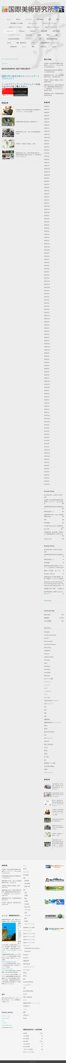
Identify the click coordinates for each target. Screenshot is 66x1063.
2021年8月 (46, 293)
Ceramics (46, 638)
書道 (25, 898)
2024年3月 (46, 197)
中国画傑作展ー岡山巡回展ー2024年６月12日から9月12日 (58, 794)
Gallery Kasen (47, 647)
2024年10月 (47, 175)
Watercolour (47, 675)
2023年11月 (47, 209)
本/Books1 (22, 31)
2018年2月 (46, 409)
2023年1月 (46, 240)
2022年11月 (47, 247)
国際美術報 (44, 31)
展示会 (18, 19)
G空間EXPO (13, 46)
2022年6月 (46, 262)
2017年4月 (46, 440)
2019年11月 (47, 346)
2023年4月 (46, 231)
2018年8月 (46, 393)
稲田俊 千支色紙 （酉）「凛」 (52, 570)
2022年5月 (46, 265)
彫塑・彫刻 (27, 907)
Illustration (46, 653)
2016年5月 (46, 468)
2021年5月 (46, 300)
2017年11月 (47, 418)
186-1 (45, 519)
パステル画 (27, 909)
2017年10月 (47, 421)
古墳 (40, 39)
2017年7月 (46, 431)
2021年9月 (46, 290)
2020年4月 (46, 334)
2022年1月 (46, 278)
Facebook (47, 600)
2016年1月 (46, 481)
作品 (57, 19)
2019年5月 (46, 365)
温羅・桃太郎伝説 (21, 42)
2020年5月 (46, 331)
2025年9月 (46, 140)
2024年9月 (46, 178)
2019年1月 (46, 378)
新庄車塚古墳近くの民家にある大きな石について (53, 592)
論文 (57, 35)
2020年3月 (46, 337)
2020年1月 (46, 340)
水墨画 (26, 901)
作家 (45, 710)
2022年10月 (47, 250)
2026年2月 (46, 125)
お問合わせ (43, 46)
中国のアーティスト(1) (33, 27)
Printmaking (47, 669)
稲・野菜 (46, 757)
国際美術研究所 (33, 1061)
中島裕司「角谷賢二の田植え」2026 (25, 143)
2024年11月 (47, 172)
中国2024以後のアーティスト (51, 700)
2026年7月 (46, 109)
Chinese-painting (48, 641)
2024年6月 (46, 187)
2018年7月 (46, 396)
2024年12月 (47, 168)
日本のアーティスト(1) (49, 23)
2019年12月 (47, 343)
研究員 (39, 35)
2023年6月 (46, 225)
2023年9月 (46, 215)
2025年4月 (46, 156)
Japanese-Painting (48, 657)
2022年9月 (46, 253)
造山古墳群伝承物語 (52, 39)
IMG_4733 (46, 529)
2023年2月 (46, 237)
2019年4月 (46, 368)
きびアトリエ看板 (48, 678)
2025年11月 (47, 134)
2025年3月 (46, 159)
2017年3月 (46, 443)
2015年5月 (46, 484)
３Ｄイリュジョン (33, 23)
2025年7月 (46, 147)
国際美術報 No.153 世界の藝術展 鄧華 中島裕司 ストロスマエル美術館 (53, 577)
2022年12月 (47, 243)
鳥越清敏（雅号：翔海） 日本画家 (53, 588)
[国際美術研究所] (33, 7)
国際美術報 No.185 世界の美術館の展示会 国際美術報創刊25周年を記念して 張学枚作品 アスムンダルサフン (29, 154)
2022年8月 (46, 256)
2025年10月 (47, 137)
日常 (45, 735)
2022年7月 (46, 259)
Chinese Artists (48, 539)
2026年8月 (46, 106)
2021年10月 (47, 287)
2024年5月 (46, 190)
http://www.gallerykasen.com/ (9, 961)
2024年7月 (46, 184)
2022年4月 (46, 268)
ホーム (9, 19)
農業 (34, 46)
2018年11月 (47, 384)
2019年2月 (46, 375)
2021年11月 (47, 284)
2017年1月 (46, 446)
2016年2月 (46, 478)
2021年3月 (46, 306)
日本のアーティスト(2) (15, 27)
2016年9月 (46, 459)
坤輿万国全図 (56, 31)
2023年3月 (46, 234)
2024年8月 (46, 181)
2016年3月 (46, 475)
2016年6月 (46, 465)
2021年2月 (46, 309)
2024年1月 (46, 203)
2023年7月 (46, 222)
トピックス (28, 19)
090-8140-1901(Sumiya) (7, 1025)
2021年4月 (46, 303)
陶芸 (25, 918)
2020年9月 (46, 321)
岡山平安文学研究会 (14, 39)
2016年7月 (46, 462)
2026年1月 (46, 128)
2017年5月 (46, 437)
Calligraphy (47, 632)
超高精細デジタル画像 (16, 23)
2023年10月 (47, 212)
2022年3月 (46, 272)
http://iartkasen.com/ (7, 968)
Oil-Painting (47, 660)
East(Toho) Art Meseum (50, 644)
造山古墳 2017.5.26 (49, 573)
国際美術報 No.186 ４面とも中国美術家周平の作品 (54, 76)
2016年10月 (47, 456)
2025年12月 (47, 131)
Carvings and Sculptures (50, 635)
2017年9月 (46, 425)
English (54, 46)
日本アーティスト (48, 738)
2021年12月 (47, 281)
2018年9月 (46, 390)
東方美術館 (40, 19)
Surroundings (47, 672)
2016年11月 (47, 453)
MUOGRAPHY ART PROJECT (11, 59)
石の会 (9, 42)
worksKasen (27, 951)
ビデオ (33, 42)
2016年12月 (47, 450)
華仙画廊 (26, 880)
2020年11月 (47, 318)
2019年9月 (46, 353)
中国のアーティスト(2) (51, 27)
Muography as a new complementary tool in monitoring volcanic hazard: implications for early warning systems (54, 583)
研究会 (48, 35)
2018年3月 (46, 406)
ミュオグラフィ (29, 39)
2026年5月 (46, 115)
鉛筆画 (45, 769)
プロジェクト (9, 31)
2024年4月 (46, 193)
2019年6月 (46, 362)
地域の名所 (27, 886)
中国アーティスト (48, 703)
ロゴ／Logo (29, 35)
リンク (24, 46)
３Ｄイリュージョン (29, 924)
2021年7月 (46, 297)
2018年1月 (46, 412)
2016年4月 (46, 471)
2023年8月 (46, 218)
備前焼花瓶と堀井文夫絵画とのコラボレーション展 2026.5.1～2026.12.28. (53, 566)
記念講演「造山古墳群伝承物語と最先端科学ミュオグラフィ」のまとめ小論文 (53, 65)
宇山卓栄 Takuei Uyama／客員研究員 (53, 526)
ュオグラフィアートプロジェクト (20, 84)
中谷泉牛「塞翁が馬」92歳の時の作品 (11, 902)
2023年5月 (46, 228)
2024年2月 (46, 200)
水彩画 (26, 895)
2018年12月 (47, 381)
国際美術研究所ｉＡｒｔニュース (50, 42)
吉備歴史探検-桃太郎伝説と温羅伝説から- (27, 121)
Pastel (45, 663)
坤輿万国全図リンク (49, 511)
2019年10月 (47, 350)
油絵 (25, 892)
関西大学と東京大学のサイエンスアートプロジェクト (21, 77)
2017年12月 (47, 415)
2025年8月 (46, 143)
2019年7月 (46, 359)
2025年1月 (46, 165)
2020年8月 (46, 325)
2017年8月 (46, 428)
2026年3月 (46, 122)
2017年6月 (46, 434)
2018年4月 (46, 403)
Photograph (47, 666)
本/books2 (33, 31)
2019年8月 (46, 356)
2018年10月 (47, 387)
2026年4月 (46, 118)
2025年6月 (46, 150)
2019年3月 (46, 371)
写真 (49, 19)
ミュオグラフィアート (14, 35)
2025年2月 (46, 162)
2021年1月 (46, 312)
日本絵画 (26, 904)
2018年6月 (46, 400)
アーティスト (47, 682)
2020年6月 (46, 328)
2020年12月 (47, 315)
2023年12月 (47, 206)
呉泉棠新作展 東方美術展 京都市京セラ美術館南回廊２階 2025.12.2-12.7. (53, 534)
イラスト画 (27, 915)
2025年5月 (46, 153)
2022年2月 (46, 275)
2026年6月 (46, 112)
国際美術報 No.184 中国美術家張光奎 (54, 93)
